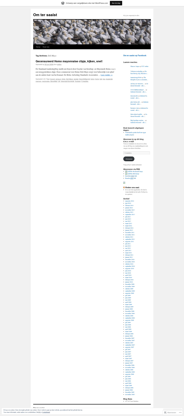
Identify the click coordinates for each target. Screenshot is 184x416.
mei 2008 (128, 327)
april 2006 (128, 383)
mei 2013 (128, 221)
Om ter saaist (45, 14)
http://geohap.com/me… (138, 120)
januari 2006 (129, 390)
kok (101, 79)
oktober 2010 (129, 264)
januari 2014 (129, 208)
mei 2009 (128, 300)
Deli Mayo (69, 79)
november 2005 (130, 394)
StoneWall (53, 81)
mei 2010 (128, 273)
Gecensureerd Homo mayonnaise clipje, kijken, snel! (69, 61)
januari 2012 (129, 230)
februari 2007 (129, 361)
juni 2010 (128, 271)
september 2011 (130, 239)
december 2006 (129, 365)
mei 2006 (128, 381)
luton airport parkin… (137, 114)
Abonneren (129, 159)
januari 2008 (129, 336)
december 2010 (129, 259)
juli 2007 (128, 349)
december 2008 (129, 311)
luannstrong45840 (136, 77)
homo (97, 79)
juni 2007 (128, 352)
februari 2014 (129, 205)
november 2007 (130, 340)
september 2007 (130, 345)
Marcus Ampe (135, 66)
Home (38, 47)
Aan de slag (116, 3)
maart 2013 (128, 223)
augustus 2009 (129, 293)
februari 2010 (129, 280)
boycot (52, 79)
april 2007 (128, 356)
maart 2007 (128, 358)
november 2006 (130, 367)
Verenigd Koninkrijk (67, 81)
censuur (58, 79)
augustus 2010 (129, 268)
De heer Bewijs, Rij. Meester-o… (139, 72)
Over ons (46, 47)
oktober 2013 (129, 212)
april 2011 (128, 250)
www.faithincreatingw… (138, 90)
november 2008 (130, 313)
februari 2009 (129, 307)
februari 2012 (129, 228)
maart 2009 (128, 304)
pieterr (59, 64)
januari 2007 (129, 363)
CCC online (144, 66)
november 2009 (130, 286)
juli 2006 (128, 376)
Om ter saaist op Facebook (134, 55)
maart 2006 (128, 385)
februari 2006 (129, 388)
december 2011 (129, 232)
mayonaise (46, 81)
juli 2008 (128, 322)
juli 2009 (128, 295)
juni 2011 (128, 246)
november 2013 (130, 210)
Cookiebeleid (46, 412)
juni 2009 (128, 298)
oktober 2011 (129, 237)
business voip (135, 108)
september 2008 (130, 318)
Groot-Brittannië (84, 79)
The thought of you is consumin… (139, 78)
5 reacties (85, 81)
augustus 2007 (129, 347)
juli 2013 (128, 217)
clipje (63, 79)
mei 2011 (128, 248)
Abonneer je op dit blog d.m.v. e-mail (133, 140)
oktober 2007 (129, 343)
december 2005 (129, 392)
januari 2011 (129, 257)
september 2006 (130, 372)
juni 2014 (128, 203)
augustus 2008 (129, 320)
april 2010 (128, 275)
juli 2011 (128, 244)
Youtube (77, 81)
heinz (92, 79)
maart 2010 (128, 277)
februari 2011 (129, 255)
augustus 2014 (129, 201)
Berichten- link (131, 176)
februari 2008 (129, 334)
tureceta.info (134, 96)
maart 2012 (128, 226)
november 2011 (130, 235)
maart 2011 (128, 253)
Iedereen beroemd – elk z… (139, 84)
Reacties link (130, 178)
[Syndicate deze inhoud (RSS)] (124, 187)
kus (104, 79)
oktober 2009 (129, 289)
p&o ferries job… (136, 102)
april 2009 (128, 302)
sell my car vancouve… (137, 83)
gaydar (76, 79)
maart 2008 (128, 331)
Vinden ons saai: (132, 187)
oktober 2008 (129, 316)
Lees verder (106, 75)
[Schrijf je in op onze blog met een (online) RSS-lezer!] (132, 174)
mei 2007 (128, 354)
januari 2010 (129, 282)
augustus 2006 (129, 374)
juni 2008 (128, 325)
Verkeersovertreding (137, 71)
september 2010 (130, 266)
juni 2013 (128, 219)
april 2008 (128, 329)
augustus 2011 (129, 241)
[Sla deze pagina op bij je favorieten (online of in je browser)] (134, 171)
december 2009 (129, 284)
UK (59, 81)
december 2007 (129, 338)
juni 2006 (128, 379)
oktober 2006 (129, 370)
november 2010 (130, 262)
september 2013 (130, 214)
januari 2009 (129, 309)
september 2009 (130, 291)
